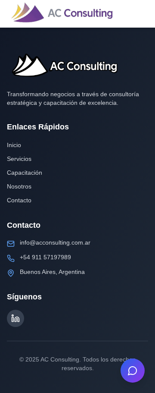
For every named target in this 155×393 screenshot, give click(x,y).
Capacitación (24, 172)
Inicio (14, 144)
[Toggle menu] (139, 13)
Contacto (19, 200)
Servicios (19, 158)
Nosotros (19, 186)
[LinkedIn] (15, 318)
